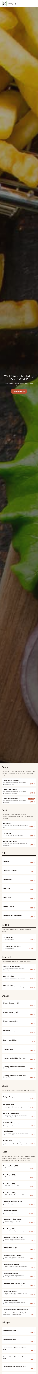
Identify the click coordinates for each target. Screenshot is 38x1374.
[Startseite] (4, 4)
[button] (19, 782)
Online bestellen (19, 391)
